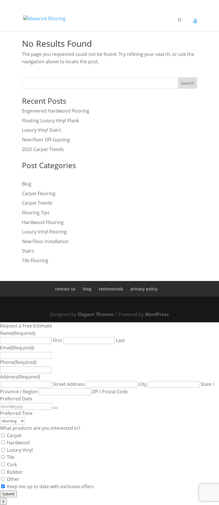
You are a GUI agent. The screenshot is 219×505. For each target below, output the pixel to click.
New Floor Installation (45, 241)
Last (120, 340)
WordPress (157, 314)
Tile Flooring (35, 260)
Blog (26, 184)
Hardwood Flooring (43, 222)
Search (187, 83)
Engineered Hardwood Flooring (55, 111)
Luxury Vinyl (20, 450)
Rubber (15, 472)
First (57, 340)
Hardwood (18, 442)
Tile (10, 457)
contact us (65, 289)
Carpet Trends (37, 203)
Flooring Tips (36, 212)
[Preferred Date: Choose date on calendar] (55, 408)
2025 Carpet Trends (43, 149)
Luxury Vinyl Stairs (41, 130)
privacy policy (144, 289)
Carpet (14, 435)
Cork (12, 464)
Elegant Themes (95, 314)
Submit (8, 493)
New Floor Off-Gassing (46, 140)
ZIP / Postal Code (110, 391)
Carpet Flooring (38, 193)
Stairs (28, 251)
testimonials (111, 289)
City (143, 384)
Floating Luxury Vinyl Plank (50, 120)
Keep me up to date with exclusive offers (50, 486)
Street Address (69, 384)
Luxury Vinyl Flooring (44, 232)
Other (13, 479)
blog (87, 289)
